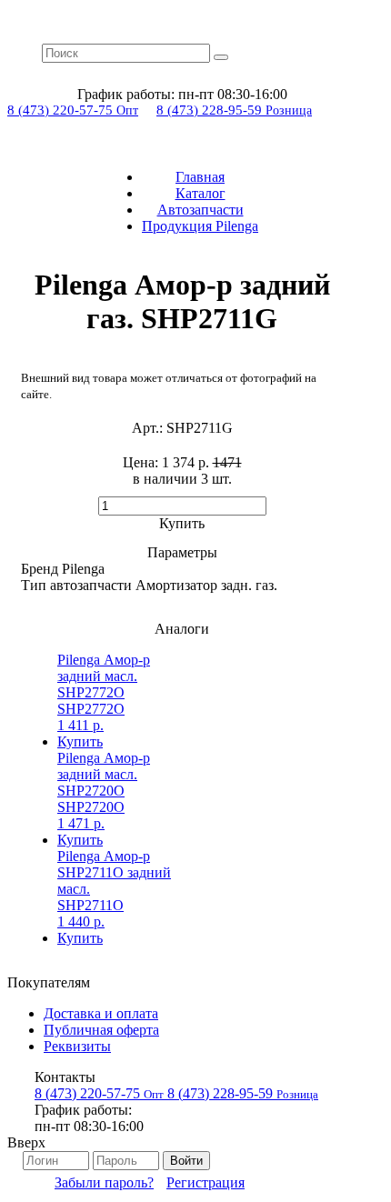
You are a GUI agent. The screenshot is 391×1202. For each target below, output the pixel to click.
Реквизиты (77, 1046)
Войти (186, 1160)
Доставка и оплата (101, 1013)
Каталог (200, 193)
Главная (200, 177)
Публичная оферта (101, 1029)
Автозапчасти (200, 209)
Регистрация (205, 1182)
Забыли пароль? (104, 1182)
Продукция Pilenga (200, 226)
